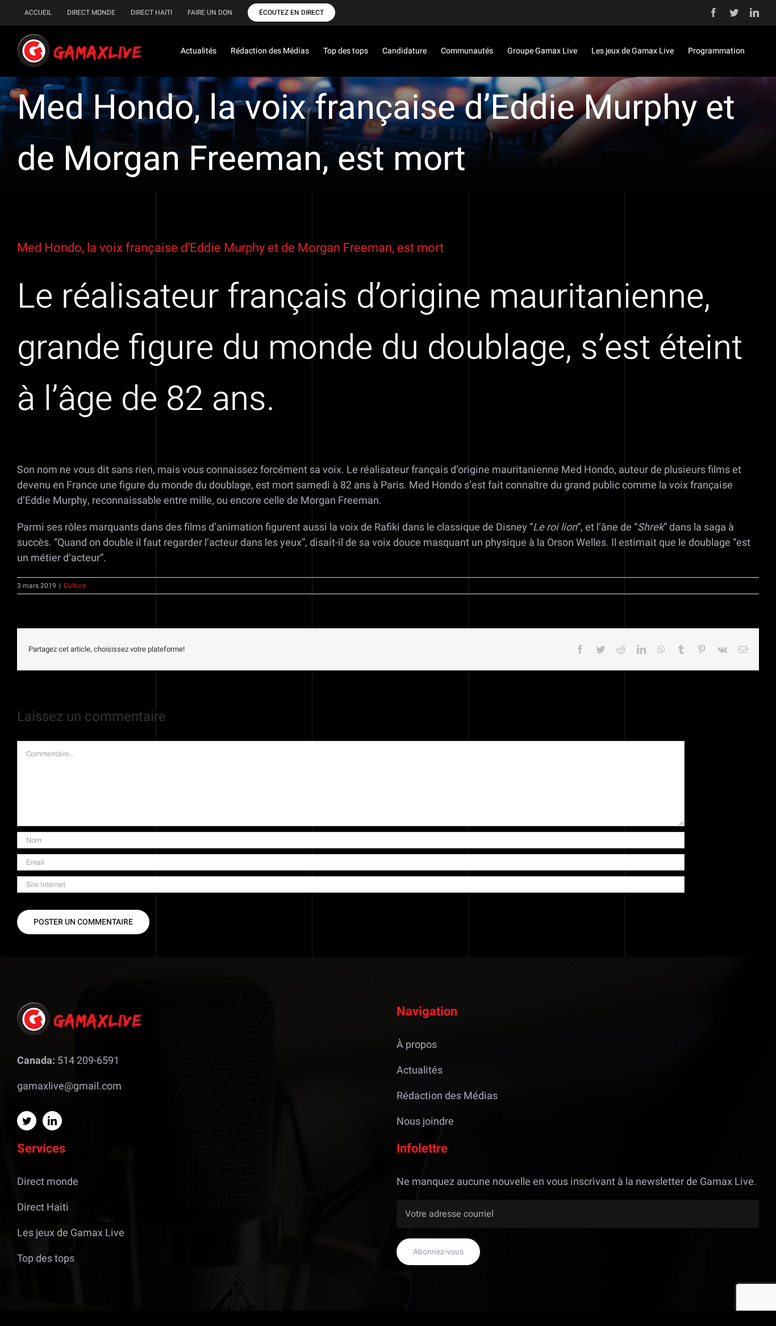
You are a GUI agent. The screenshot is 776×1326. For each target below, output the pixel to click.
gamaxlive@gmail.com (69, 1086)
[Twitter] (26, 1120)
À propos (417, 1044)
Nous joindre (425, 1121)
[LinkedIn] (52, 1120)
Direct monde (47, 1182)
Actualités (420, 1070)
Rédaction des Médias (447, 1096)
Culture (75, 586)
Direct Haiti (43, 1207)
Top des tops (45, 1258)
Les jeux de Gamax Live (70, 1233)
